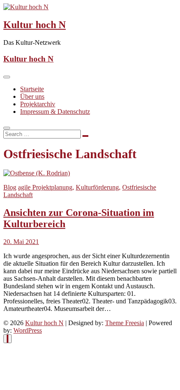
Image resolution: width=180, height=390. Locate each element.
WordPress (27, 330)
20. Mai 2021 (21, 241)
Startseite (32, 88)
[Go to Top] (7, 339)
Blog (9, 187)
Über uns (32, 96)
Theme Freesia (124, 322)
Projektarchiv (37, 104)
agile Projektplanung (45, 187)
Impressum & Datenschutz (55, 111)
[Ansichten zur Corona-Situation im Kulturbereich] (36, 173)
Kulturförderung (97, 187)
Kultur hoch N (34, 24)
